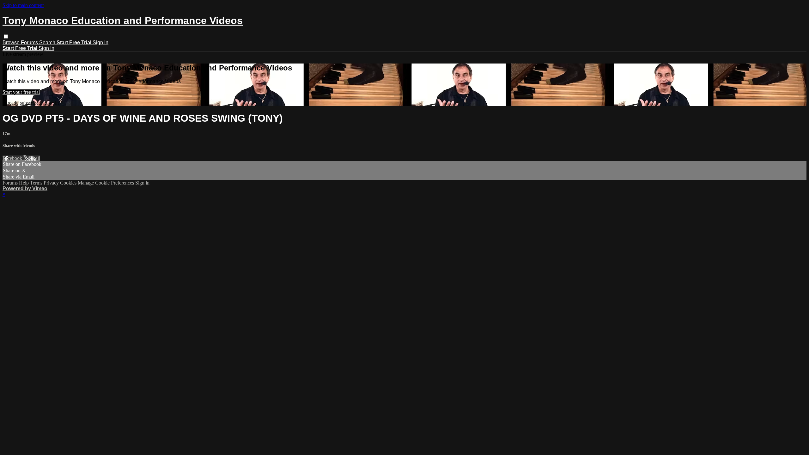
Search (48, 42)
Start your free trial (21, 92)
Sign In (46, 48)
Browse (12, 42)
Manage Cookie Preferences (106, 182)
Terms (37, 182)
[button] (6, 36)
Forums (30, 42)
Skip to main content (23, 5)
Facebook (13, 158)
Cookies (69, 182)
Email (34, 158)
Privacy (52, 182)
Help (24, 182)
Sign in (100, 42)
